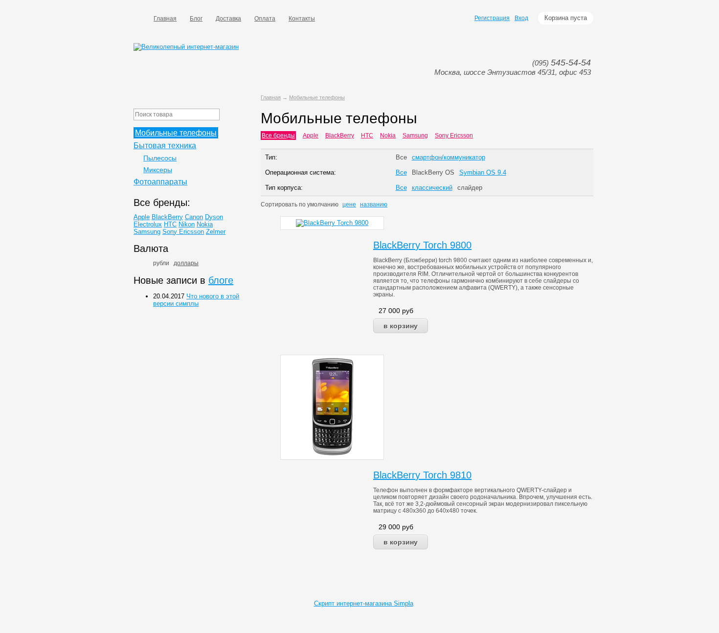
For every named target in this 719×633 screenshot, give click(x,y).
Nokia (388, 135)
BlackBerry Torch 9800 (422, 245)
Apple (310, 135)
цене (349, 204)
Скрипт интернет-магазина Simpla (363, 603)
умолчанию (322, 204)
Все (401, 157)
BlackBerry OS (433, 172)
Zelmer (215, 231)
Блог (196, 18)
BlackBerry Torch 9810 (422, 475)
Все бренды (278, 135)
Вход (521, 18)
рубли (161, 263)
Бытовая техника (165, 145)
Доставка (228, 18)
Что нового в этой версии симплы (196, 300)
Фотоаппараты (160, 182)
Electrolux (148, 224)
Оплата (264, 18)
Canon (194, 217)
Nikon (187, 224)
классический (432, 187)
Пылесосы (160, 158)
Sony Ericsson (454, 135)
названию (373, 204)
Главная (165, 18)
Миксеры (157, 170)
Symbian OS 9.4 (482, 172)
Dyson (214, 217)
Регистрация (492, 18)
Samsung (415, 135)
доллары (186, 263)
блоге (220, 280)
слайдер (469, 187)
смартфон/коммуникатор (448, 157)
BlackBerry (339, 135)
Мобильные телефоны (317, 97)
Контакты (302, 18)
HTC (367, 135)
